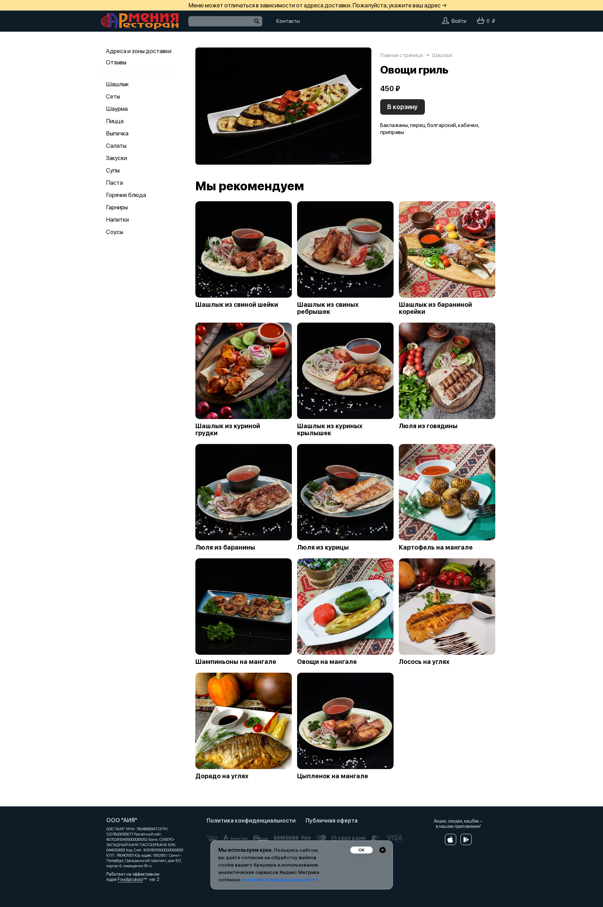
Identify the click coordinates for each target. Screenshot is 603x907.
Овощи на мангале (327, 661)
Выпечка (117, 133)
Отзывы (116, 62)
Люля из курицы (323, 547)
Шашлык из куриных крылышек (330, 430)
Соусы (114, 231)
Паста (114, 182)
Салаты (116, 145)
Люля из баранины (225, 547)
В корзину (402, 106)
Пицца (115, 121)
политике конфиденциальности (279, 879)
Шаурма (117, 108)
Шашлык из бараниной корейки (435, 308)
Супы (113, 170)
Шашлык (117, 84)
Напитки (117, 219)
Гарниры (117, 207)
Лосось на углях (424, 661)
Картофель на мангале (436, 547)
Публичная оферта (332, 820)
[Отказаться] (382, 850)
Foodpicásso (130, 879)
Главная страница (401, 55)
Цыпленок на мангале (332, 776)
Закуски (116, 157)
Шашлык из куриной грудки (227, 430)
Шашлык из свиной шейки (236, 304)
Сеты (113, 96)
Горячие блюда (126, 194)
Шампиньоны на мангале (235, 661)
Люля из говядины (428, 426)
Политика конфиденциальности (251, 820)
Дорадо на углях (222, 776)
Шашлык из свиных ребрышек (328, 308)
